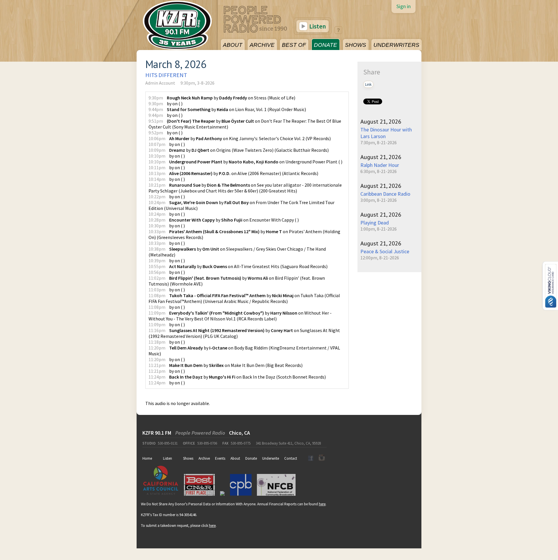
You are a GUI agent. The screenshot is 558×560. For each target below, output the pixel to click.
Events (220, 458)
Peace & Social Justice (384, 251)
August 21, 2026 (380, 121)
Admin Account (160, 83)
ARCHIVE (262, 45)
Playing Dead (374, 222)
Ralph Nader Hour (379, 165)
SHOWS (355, 45)
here (322, 504)
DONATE (325, 45)
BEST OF (294, 45)
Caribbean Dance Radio (385, 193)
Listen (317, 26)
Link (368, 84)
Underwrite (270, 458)
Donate (251, 458)
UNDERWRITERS (396, 45)
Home (147, 458)
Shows (188, 458)
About (235, 458)
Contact (290, 458)
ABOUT (232, 45)
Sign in (403, 6)
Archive (204, 458)
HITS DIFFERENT (166, 75)
